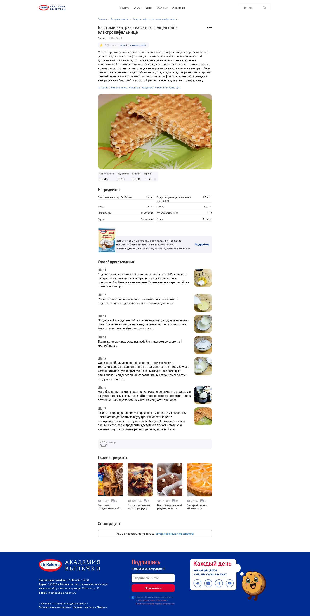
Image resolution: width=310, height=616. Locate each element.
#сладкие (103, 88)
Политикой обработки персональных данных (155, 604)
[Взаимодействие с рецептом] (209, 27)
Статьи (137, 7)
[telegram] (219, 583)
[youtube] (230, 583)
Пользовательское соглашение (55, 607)
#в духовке (147, 88)
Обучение (162, 7)
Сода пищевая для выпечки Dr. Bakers (174, 199)
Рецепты (124, 7)
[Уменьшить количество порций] (145, 179)
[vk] (197, 583)
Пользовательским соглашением (151, 600)
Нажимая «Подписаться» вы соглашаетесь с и (155, 600)
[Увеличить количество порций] (155, 179)
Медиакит (102, 607)
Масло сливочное (167, 212)
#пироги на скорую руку (168, 88)
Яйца (101, 206)
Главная (102, 19)
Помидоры (104, 212)
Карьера (77, 607)
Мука (101, 219)
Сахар (161, 206)
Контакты (89, 607)
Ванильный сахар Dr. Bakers (115, 197)
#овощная (134, 88)
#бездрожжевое (118, 88)
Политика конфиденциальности (69, 603)
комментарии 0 (138, 45)
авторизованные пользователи (175, 533)
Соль (160, 219)
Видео (149, 7)
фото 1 (123, 45)
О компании (178, 7)
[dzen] (208, 583)
